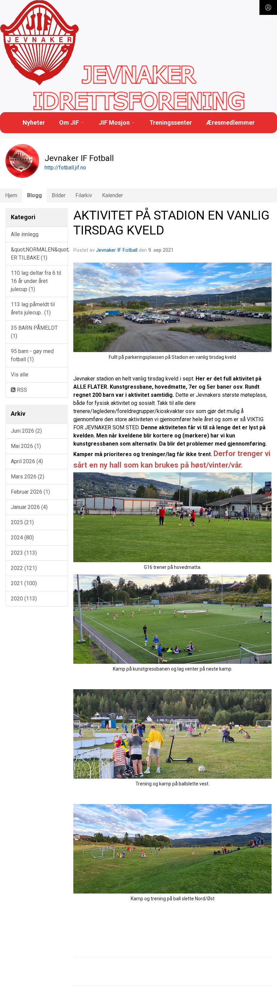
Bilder (59, 195)
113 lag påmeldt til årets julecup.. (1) (33, 308)
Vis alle (19, 374)
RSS (21, 390)
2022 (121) (24, 568)
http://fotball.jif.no (65, 167)
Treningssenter (170, 122)
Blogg (34, 195)
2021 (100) (24, 583)
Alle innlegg (25, 234)
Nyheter (34, 122)
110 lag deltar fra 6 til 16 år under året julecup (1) (36, 281)
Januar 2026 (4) (29, 507)
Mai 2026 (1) (26, 446)
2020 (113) (24, 598)
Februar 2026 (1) (30, 492)
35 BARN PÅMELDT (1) (34, 332)
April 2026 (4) (27, 461)
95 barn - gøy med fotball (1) (32, 355)
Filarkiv (83, 195)
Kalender (112, 195)
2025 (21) (22, 522)
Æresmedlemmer (230, 122)
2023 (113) (24, 553)
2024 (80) (22, 537)
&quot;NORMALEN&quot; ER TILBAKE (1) (39, 253)
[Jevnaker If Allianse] (39, 43)
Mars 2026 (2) (27, 476)
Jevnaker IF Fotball (116, 250)
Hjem (11, 195)
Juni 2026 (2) (26, 431)
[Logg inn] (268, 7)
